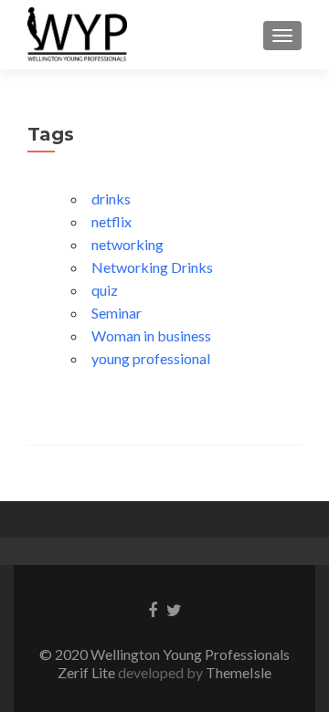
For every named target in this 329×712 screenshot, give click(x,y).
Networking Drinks (152, 267)
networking (127, 244)
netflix (111, 221)
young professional (150, 358)
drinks (111, 198)
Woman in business (151, 335)
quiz (104, 289)
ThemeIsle (238, 672)
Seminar (116, 312)
